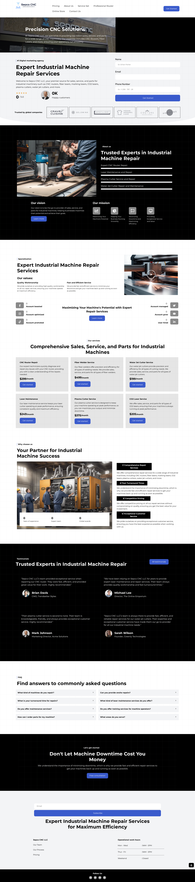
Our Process (38, 850)
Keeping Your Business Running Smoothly (118, 219)
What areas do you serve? (112, 717)
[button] (151, 275)
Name (118, 59)
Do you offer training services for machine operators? (125, 709)
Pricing (55, 6)
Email (118, 71)
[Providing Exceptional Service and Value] (150, 211)
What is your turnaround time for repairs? (38, 701)
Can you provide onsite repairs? (115, 693)
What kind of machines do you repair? (36, 693)
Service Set (83, 6)
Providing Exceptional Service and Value (154, 219)
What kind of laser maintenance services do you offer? (126, 701)
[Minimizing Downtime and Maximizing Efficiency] (132, 211)
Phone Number (122, 84)
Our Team (37, 845)
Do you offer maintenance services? (35, 709)
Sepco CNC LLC (40, 840)
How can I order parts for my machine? (36, 717)
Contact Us (75, 11)
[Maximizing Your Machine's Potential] (96, 211)
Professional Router (103, 6)
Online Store (58, 11)
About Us (68, 6)
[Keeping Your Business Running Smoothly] (114, 211)
